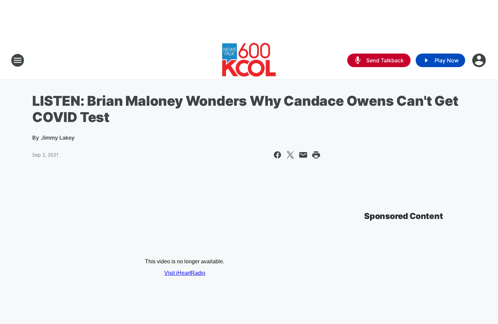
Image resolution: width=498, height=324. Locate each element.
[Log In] (479, 60)
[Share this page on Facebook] (277, 155)
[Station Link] (249, 60)
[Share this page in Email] (303, 155)
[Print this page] (316, 155)
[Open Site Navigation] (17, 60)
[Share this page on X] (290, 155)
